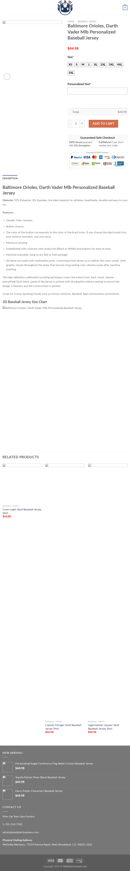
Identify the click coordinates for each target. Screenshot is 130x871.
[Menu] (5, 7)
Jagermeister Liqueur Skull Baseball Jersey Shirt (103, 727)
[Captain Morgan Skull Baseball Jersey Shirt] (65, 591)
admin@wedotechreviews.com (21, 832)
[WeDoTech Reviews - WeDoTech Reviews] (65, 7)
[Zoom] (7, 76)
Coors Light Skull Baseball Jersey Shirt (22, 511)
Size (71, 57)
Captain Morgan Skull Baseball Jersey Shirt (63, 727)
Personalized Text (79, 84)
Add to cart (103, 123)
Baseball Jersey (87, 22)
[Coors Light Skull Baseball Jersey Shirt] (22, 483)
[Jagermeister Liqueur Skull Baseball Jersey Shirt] (107, 591)
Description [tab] (10, 179)
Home (71, 22)
